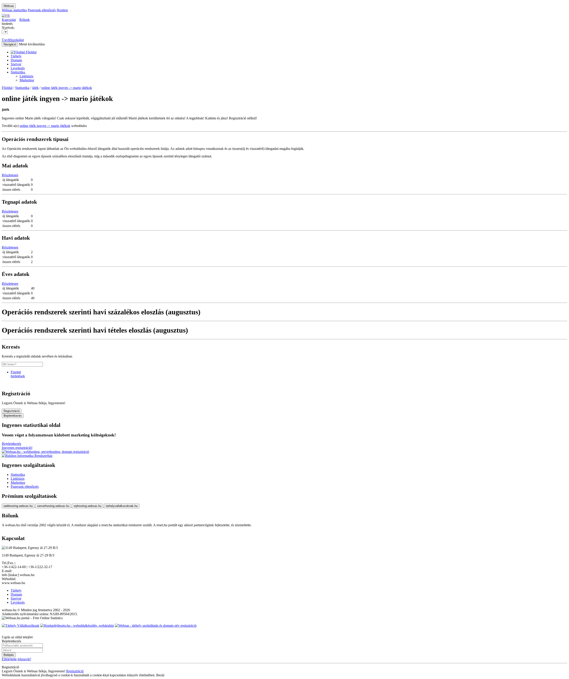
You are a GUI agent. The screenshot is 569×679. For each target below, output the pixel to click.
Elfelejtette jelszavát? (16, 659)
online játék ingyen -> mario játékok (66, 88)
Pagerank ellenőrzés (42, 10)
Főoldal (7, 88)
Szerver (16, 64)
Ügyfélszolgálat (13, 40)
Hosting (62, 10)
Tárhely (16, 56)
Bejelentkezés (13, 415)
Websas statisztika (14, 10)
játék (35, 88)
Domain (16, 60)
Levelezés (18, 68)
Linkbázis (26, 76)
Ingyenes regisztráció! (17, 448)
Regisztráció (12, 411)
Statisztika (18, 72)
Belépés (9, 655)
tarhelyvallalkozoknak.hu (122, 506)
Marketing (27, 80)
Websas (9, 6)
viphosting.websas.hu (87, 506)
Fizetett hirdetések (18, 374)
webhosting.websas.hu (18, 506)
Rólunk (24, 20)
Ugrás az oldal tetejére (17, 637)
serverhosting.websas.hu (53, 506)
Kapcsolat (9, 20)
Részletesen (10, 175)
